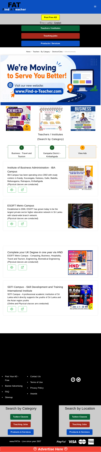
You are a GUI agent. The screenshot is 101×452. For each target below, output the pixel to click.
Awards (33, 394)
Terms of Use (36, 382)
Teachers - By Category (41, 52)
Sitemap (9, 397)
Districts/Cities (57, 52)
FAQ (7, 392)
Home (28, 52)
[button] (50, 17)
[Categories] (95, 7)
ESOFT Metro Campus (20, 205)
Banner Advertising (13, 386)
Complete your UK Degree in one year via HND (35, 252)
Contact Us (35, 376)
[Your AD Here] (50, 80)
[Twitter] (78, 379)
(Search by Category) (50, 136)
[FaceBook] (73, 379)
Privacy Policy (37, 388)
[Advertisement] (50, 239)
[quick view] (11, 190)
